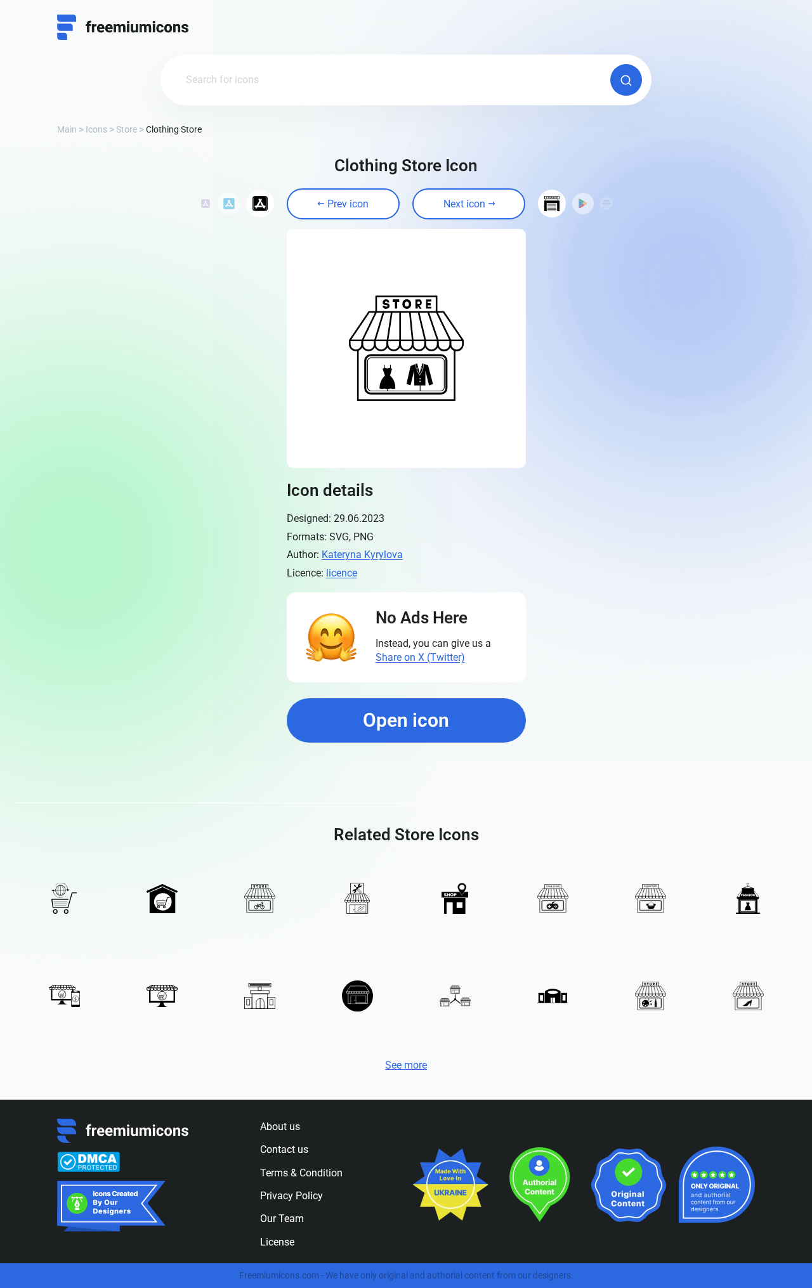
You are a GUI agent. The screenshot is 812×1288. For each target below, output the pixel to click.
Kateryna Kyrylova (362, 555)
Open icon (406, 720)
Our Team (282, 1219)
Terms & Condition (301, 1173)
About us (280, 1127)
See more (406, 1065)
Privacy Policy (291, 1196)
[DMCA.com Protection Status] (88, 1162)
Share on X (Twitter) (420, 657)
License (277, 1242)
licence (341, 573)
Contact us (284, 1149)
